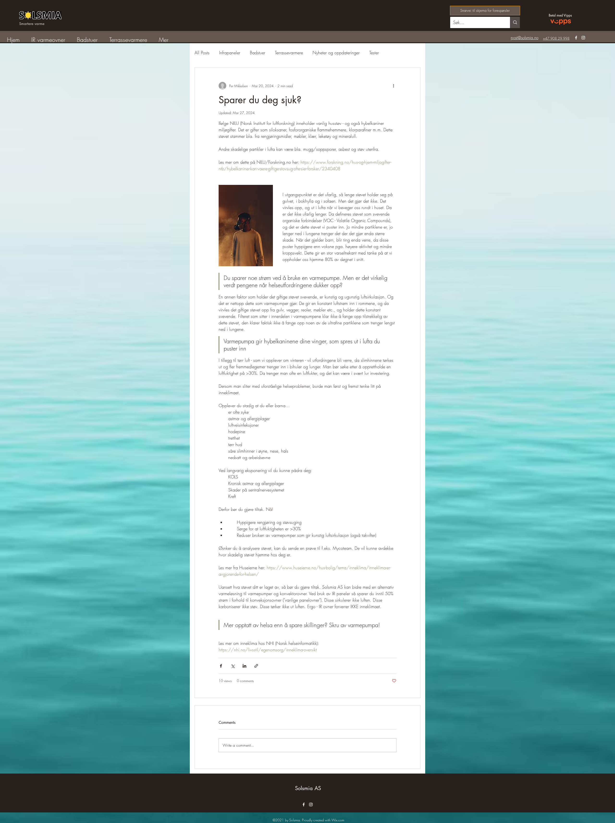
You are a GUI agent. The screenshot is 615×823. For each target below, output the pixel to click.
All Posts (202, 52)
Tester (374, 52)
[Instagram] (583, 37)
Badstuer (257, 52)
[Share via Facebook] (221, 666)
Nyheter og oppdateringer (336, 52)
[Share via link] (256, 666)
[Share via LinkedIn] (244, 666)
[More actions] (393, 86)
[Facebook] (576, 37)
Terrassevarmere (289, 52)
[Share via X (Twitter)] (232, 666)
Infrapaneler (229, 52)
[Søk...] (515, 22)
